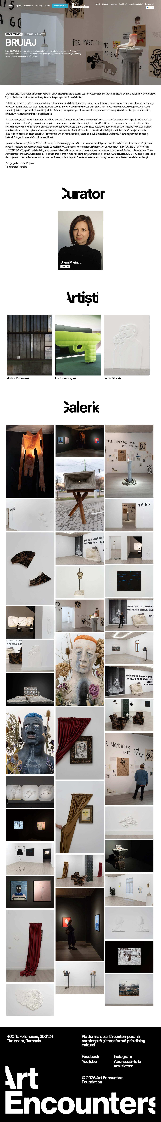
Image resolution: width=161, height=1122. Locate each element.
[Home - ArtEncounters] (80, 5)
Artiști (98, 4)
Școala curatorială (136, 4)
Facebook (90, 1056)
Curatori (105, 4)
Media (47, 6)
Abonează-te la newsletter (127, 1063)
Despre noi (149, 4)
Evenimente (28, 6)
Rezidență (123, 4)
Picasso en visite (60, 6)
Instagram (123, 1056)
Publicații (39, 6)
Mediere (114, 4)
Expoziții (19, 6)
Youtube (89, 1061)
